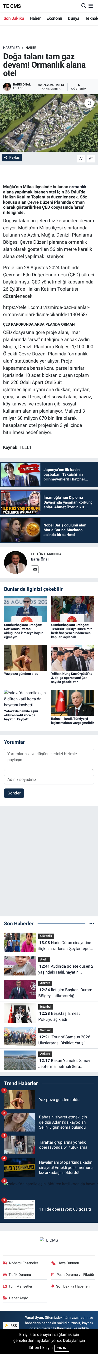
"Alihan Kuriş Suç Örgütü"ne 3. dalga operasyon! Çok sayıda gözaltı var (72, 678)
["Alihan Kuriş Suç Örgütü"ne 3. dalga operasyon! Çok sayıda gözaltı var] (72, 657)
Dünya (73, 18)
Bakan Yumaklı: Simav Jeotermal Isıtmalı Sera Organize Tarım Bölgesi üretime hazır (64, 1064)
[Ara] (83, 6)
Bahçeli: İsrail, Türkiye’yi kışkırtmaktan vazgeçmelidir (72, 721)
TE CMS (12, 6)
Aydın (44, 959)
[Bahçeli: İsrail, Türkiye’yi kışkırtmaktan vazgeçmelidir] (72, 702)
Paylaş (14, 157)
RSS (13, 1326)
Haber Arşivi (19, 1298)
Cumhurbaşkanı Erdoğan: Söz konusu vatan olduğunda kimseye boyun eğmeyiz (24, 631)
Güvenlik (46, 936)
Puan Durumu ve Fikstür (75, 1275)
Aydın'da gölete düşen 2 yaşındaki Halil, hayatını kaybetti (65, 969)
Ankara (45, 983)
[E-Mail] (35, 569)
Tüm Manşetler (20, 1286)
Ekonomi (54, 18)
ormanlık (78, 186)
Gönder (14, 793)
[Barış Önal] (15, 562)
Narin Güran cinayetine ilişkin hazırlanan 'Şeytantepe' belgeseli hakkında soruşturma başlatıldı (65, 946)
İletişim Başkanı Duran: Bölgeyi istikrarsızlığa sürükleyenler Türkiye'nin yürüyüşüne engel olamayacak (65, 993)
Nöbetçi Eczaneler (23, 1263)
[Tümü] (91, 923)
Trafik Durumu (20, 1275)
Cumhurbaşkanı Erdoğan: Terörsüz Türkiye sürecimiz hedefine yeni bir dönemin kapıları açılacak (71, 631)
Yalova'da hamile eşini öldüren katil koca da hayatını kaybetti (21, 715)
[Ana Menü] (90, 6)
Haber (35, 18)
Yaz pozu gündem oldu (21, 674)
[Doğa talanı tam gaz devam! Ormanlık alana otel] (49, 123)
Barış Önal (40, 559)
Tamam (62, 1348)
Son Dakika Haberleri (73, 1286)
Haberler (11, 48)
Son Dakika (14, 18)
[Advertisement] (49, 863)
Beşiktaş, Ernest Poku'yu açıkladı (59, 1016)
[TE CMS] (49, 1240)
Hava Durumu (68, 1263)
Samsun (45, 1030)
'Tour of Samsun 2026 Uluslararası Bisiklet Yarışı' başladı (64, 1040)
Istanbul (45, 1006)
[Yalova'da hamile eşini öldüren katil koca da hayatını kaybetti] (25, 698)
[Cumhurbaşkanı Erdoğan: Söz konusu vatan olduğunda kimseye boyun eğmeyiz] (25, 608)
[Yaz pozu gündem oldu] (25, 657)
